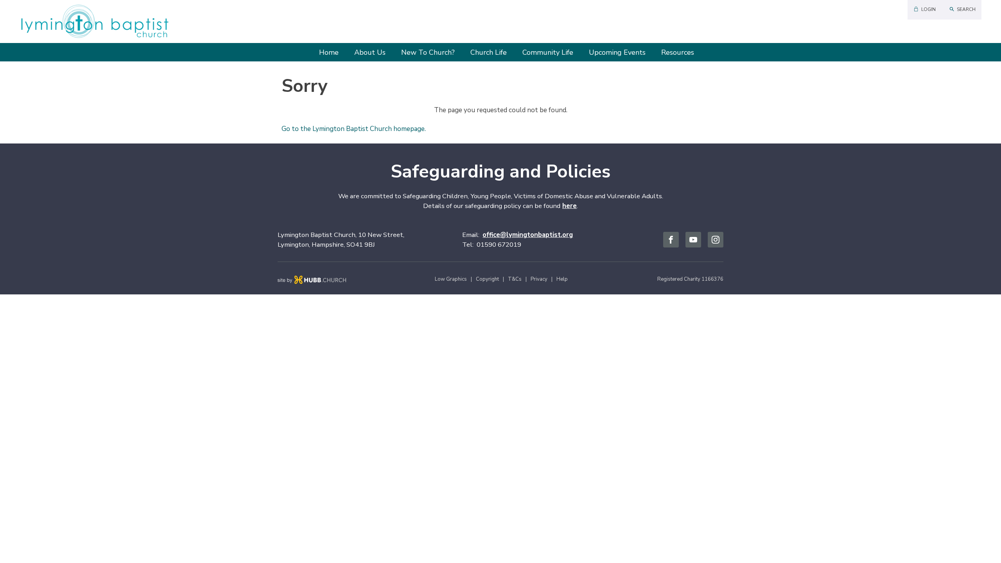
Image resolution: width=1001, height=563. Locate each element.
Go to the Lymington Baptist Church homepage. (354, 128)
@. (528, 234)
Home (329, 52)
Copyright (487, 279)
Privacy (539, 279)
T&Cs (515, 279)
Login (928, 9)
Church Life (488, 52)
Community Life (547, 52)
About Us (370, 52)
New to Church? (428, 52)
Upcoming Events (617, 52)
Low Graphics (451, 279)
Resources (677, 52)
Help (562, 279)
